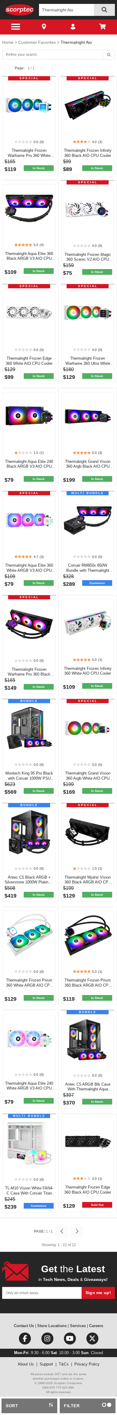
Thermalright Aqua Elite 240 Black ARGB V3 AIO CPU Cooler (29, 466)
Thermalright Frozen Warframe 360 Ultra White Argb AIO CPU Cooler (87, 363)
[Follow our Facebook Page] (25, 1340)
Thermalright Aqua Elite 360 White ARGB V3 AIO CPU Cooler (29, 570)
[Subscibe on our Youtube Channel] (70, 1340)
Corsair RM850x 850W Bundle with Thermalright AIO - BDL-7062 (87, 570)
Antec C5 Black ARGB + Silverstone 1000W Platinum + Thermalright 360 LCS (29, 882)
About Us (26, 1364)
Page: (20, 68)
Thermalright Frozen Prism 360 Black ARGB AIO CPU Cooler (87, 985)
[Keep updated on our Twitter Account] (92, 1340)
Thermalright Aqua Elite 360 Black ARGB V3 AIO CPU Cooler (29, 258)
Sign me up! (98, 1292)
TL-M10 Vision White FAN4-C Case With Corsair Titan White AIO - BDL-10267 (29, 1193)
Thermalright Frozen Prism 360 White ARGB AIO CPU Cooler (29, 985)
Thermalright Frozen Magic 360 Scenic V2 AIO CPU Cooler (87, 259)
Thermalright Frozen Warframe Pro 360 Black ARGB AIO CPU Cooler (29, 674)
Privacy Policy (87, 1364)
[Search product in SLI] (104, 10)
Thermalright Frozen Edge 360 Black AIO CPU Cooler (87, 1190)
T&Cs (64, 1364)
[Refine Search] (109, 55)
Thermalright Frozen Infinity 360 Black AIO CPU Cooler (88, 153)
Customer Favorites (37, 42)
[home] (19, 9)
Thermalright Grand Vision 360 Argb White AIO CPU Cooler (87, 778)
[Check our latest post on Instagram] (47, 1340)
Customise (97, 583)
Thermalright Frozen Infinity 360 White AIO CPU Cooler (88, 671)
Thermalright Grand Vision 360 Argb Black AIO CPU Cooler (87, 466)
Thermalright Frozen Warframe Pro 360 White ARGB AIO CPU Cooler (29, 155)
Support (46, 1364)
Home (8, 42)
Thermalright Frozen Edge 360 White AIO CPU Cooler (29, 361)
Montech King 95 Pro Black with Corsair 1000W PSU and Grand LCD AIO (29, 778)
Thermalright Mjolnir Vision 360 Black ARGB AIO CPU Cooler (87, 882)
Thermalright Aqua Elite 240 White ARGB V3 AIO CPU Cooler (29, 1088)
